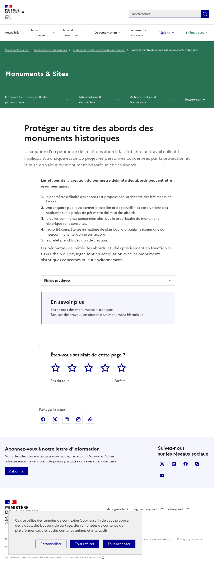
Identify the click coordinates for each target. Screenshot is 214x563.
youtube (162, 475)
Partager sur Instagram (78, 419)
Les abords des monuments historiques (82, 309)
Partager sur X (55, 419)
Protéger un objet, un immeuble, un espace (99, 50)
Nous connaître (38, 32)
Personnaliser (51, 543)
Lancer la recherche (205, 14)
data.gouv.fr (115, 509)
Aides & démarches (70, 32)
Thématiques (195, 33)
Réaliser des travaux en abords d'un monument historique (97, 314)
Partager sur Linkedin (66, 419)
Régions (164, 33)
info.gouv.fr (176, 509)
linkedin (174, 464)
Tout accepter (119, 543)
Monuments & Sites (17, 50)
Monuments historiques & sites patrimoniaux (26, 99)
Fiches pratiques (57, 280)
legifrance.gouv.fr (146, 509)
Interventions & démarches (50, 50)
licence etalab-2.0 (90, 557)
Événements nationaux (137, 32)
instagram (197, 464)
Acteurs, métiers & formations (143, 99)
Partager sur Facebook (43, 419)
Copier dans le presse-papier (90, 419)
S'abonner (16, 471)
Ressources (193, 99)
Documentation (105, 33)
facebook (185, 464)
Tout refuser (84, 543)
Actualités (12, 33)
